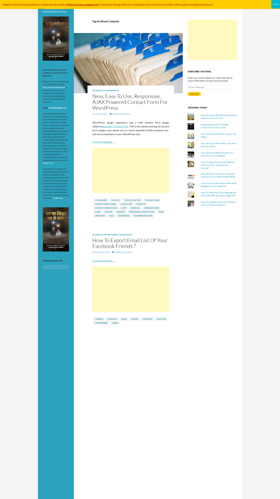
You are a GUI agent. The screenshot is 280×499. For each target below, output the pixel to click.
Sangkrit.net (48, 163)
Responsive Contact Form (113, 126)
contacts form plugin (106, 208)
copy (123, 208)
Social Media (111, 234)
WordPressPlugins (143, 216)
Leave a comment (121, 114)
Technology (99, 90)
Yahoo (115, 323)
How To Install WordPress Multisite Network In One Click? (219, 116)
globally (33, 4)
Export (134, 319)
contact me (126, 204)
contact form (152, 200)
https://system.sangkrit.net (54, 87)
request (121, 212)
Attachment (101, 200)
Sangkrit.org (57, 198)
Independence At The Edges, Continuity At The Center (215, 126)
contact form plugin (105, 204)
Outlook (161, 319)
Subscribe (194, 94)
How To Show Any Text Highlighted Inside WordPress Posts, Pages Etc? (218, 194)
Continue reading (103, 141)
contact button (133, 200)
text (111, 216)
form (97, 212)
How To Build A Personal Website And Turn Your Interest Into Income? (218, 165)
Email (124, 319)
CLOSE (276, 4)
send (161, 212)
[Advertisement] (130, 170)
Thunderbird (101, 323)
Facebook (97, 234)
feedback (135, 208)
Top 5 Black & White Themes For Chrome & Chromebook (217, 154)
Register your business (16, 4)
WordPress (112, 90)
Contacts (141, 204)
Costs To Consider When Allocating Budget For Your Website (218, 184)
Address (99, 319)
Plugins (108, 212)
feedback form (151, 208)
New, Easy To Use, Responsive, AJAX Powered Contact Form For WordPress (130, 102)
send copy (100, 216)
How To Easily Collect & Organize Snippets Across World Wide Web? (218, 175)
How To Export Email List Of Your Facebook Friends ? (130, 243)
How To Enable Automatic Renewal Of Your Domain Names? (218, 203)
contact (116, 200)
